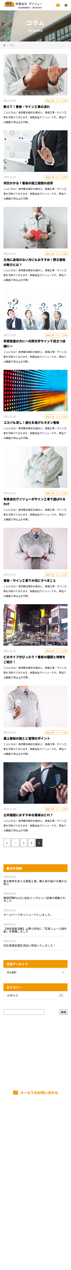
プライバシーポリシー (36, 1246)
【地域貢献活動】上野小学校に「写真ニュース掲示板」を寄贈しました (35, 929)
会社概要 (35, 1163)
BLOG (35, 1195)
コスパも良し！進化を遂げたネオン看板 (31, 422)
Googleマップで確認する (35, 1222)
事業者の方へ (35, 1155)
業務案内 (35, 1122)
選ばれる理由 (35, 1130)
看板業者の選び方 (35, 1171)
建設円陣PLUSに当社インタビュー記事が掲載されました (34, 899)
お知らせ (34, 995)
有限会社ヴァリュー (35, 1203)
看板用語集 (35, 1179)
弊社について (35, 1146)
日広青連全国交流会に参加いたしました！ (29, 945)
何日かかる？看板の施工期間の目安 (28, 183)
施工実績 (35, 1138)
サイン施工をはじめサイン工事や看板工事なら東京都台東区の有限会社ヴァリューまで (35, 1241)
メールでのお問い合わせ (38, 1092)
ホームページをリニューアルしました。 (28, 914)
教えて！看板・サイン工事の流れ (26, 106)
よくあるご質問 (36, 1187)
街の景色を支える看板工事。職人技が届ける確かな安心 (35, 882)
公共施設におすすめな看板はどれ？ (28, 815)
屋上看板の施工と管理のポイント (26, 738)
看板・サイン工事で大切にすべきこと (29, 580)
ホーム (35, 1114)
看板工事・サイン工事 (56, 100)
